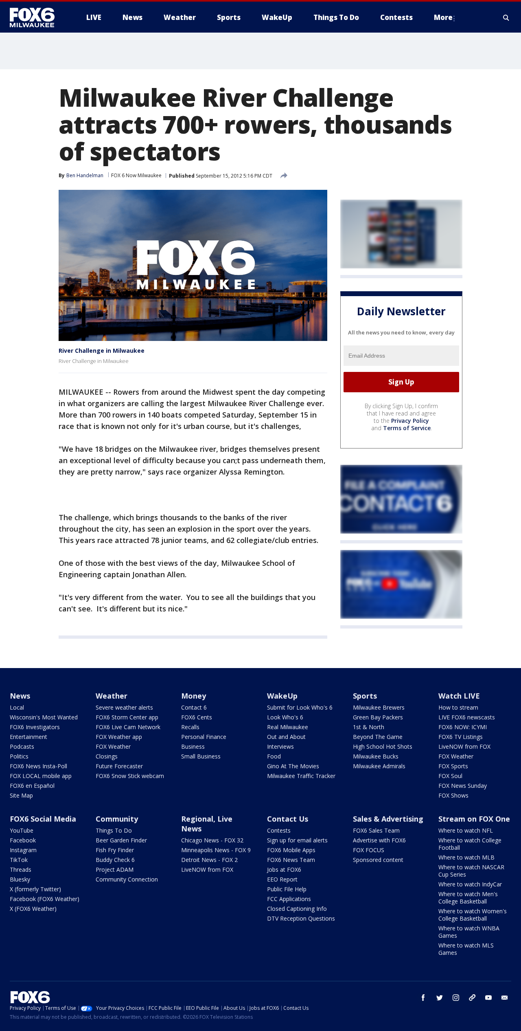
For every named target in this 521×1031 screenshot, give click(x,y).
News (20, 696)
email (504, 997)
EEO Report (282, 879)
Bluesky (20, 879)
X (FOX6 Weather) (33, 908)
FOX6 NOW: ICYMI (462, 727)
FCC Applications (289, 899)
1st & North (368, 727)
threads (472, 997)
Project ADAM (115, 869)
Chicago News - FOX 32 (212, 840)
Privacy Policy (410, 420)
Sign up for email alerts (297, 840)
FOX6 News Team (291, 860)
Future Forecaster (119, 766)
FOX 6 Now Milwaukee (136, 175)
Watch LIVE (459, 696)
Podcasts (22, 746)
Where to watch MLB (466, 857)
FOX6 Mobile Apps (291, 850)
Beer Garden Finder (121, 840)
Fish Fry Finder (115, 850)
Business (193, 746)
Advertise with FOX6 (379, 840)
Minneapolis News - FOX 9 (216, 850)
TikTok (19, 860)
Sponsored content (378, 860)
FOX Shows (453, 795)
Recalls (190, 727)
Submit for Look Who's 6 (300, 707)
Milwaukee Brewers (379, 707)
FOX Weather (113, 746)
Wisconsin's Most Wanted (44, 717)
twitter (439, 997)
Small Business (201, 756)
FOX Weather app (119, 737)
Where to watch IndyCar (470, 884)
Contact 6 (194, 707)
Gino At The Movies (293, 766)
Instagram (23, 850)
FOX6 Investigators (35, 727)
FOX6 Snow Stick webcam (130, 776)
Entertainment (28, 737)
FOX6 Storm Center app (127, 717)
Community (117, 819)
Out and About (286, 737)
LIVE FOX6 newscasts (466, 717)
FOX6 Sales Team (376, 830)
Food (274, 756)
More (443, 17)
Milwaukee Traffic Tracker (301, 776)
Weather (111, 696)
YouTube (21, 830)
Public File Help (286, 889)
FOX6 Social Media (43, 819)
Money (193, 696)
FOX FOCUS (368, 850)
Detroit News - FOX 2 (209, 860)
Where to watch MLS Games (466, 948)
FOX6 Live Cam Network (128, 727)
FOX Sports (453, 766)
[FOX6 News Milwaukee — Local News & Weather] (36, 17)
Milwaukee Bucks (375, 756)
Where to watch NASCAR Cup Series (471, 870)
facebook (423, 997)
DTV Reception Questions (301, 918)
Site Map (21, 795)
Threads (20, 869)
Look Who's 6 (285, 717)
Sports (365, 696)
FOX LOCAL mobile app (41, 776)
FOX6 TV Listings (460, 737)
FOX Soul (450, 776)
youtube (488, 997)
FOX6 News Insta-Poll (38, 766)
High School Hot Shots (382, 746)
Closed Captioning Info (297, 908)
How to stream (458, 707)
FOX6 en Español (32, 785)
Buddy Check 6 (115, 860)
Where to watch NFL (465, 830)
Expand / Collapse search (506, 17)
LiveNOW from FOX (464, 746)
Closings (107, 756)
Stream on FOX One (474, 819)
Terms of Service (407, 428)
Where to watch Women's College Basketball (472, 914)
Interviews (280, 746)
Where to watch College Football (469, 843)
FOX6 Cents (196, 717)
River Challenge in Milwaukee (101, 350)
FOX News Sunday (462, 785)
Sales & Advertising (388, 819)
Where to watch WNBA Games (468, 931)
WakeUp (282, 696)
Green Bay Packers (378, 717)
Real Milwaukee (287, 727)
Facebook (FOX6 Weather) (44, 899)
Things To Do (114, 830)
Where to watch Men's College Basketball (468, 897)
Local (17, 707)
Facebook (23, 840)
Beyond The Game (378, 737)
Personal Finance (203, 737)
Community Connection (127, 879)
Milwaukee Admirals (379, 766)
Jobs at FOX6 (284, 869)
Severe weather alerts (124, 707)
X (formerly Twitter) (35, 889)
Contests (279, 830)
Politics (19, 756)
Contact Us (287, 819)
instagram (455, 997)
